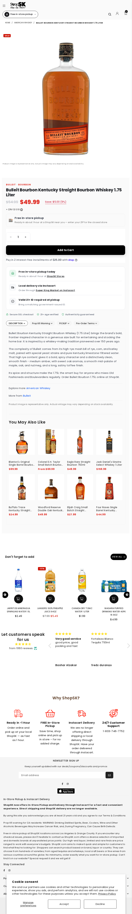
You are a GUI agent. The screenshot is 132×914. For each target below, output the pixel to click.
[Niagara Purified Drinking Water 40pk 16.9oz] (114, 579)
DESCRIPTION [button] (16, 323)
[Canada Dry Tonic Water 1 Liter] (82, 579)
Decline (100, 904)
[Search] (109, 14)
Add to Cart (65, 250)
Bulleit (27, 395)
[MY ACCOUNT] (117, 14)
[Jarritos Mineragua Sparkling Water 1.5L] (18, 579)
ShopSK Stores (55, 276)
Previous (5, 595)
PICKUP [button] (63, 323)
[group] (18, 237)
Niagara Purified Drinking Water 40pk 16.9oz (114, 611)
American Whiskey (23, 22)
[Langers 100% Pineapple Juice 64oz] (50, 579)
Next (127, 595)
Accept (64, 904)
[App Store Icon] (66, 791)
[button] (4, 5)
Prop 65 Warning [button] (41, 323)
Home (8, 22)
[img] (23, 644)
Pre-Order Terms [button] (85, 323)
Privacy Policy (107, 893)
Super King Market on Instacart (55, 290)
